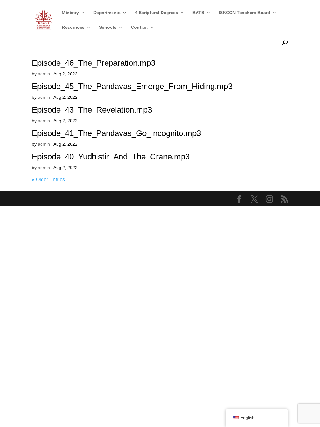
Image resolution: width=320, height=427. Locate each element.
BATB (198, 12)
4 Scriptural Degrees (156, 12)
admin (44, 73)
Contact (139, 27)
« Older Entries (48, 179)
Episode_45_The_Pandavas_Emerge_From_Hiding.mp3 (132, 86)
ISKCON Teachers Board (244, 12)
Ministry (70, 12)
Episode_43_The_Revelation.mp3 (92, 109)
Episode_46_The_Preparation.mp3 (93, 63)
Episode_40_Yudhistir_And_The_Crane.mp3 (111, 156)
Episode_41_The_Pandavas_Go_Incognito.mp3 (116, 133)
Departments (107, 12)
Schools (108, 27)
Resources (73, 27)
